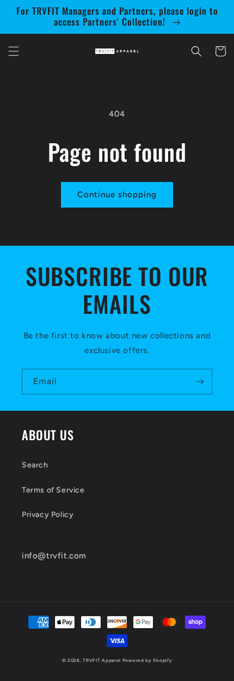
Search (35, 465)
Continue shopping (117, 194)
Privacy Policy (47, 514)
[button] (14, 51)
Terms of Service (53, 490)
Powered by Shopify (147, 660)
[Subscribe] (200, 381)
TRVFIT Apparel (102, 660)
